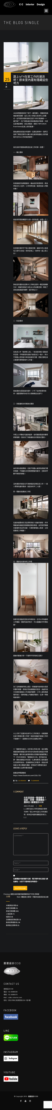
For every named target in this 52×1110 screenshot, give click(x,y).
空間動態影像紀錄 (12, 919)
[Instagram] (11, 1058)
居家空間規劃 (10, 911)
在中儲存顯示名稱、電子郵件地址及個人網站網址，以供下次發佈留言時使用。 (30, 880)
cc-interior (22, 780)
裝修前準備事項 (11, 922)
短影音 (8, 917)
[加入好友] (11, 1037)
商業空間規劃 (10, 908)
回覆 (40, 806)
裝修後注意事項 (11, 925)
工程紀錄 (9, 914)
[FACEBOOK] (11, 1017)
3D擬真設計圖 (11, 905)
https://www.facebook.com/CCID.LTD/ (27, 775)
